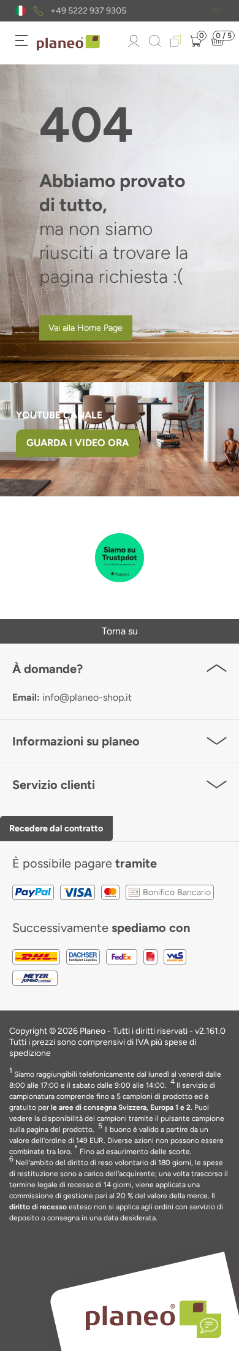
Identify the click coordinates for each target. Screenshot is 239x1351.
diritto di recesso (38, 1207)
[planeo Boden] (146, 1314)
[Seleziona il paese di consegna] (20, 11)
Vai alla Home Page (85, 327)
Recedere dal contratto (56, 828)
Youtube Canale (60, 415)
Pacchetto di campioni (134, 11)
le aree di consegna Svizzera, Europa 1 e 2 (121, 1107)
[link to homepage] (68, 43)
